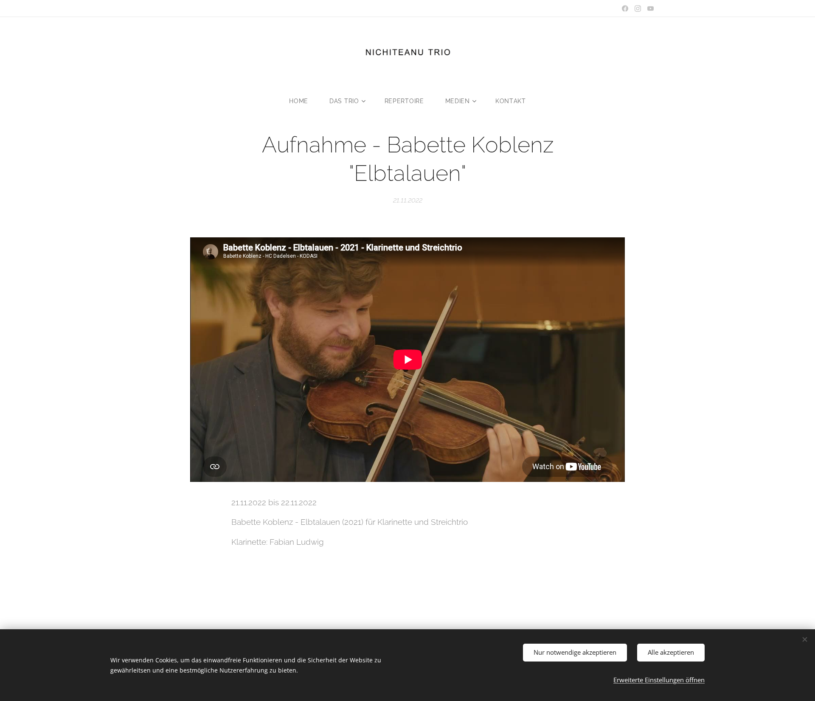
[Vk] (650, 8)
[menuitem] (304, 101)
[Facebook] (625, 8)
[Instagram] (637, 8)
